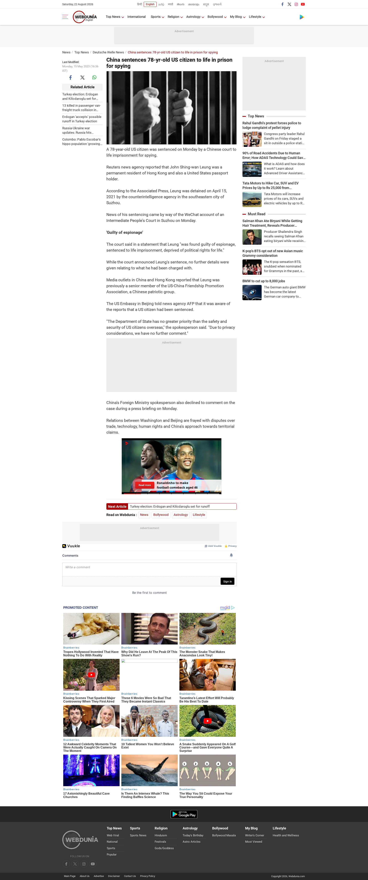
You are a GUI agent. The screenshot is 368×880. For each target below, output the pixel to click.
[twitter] (289, 4)
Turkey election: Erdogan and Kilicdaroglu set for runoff (80, 96)
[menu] (66, 17)
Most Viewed (253, 841)
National (112, 841)
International (136, 17)
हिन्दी (139, 4)
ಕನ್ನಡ (206, 4)
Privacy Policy (147, 876)
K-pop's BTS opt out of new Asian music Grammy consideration (272, 253)
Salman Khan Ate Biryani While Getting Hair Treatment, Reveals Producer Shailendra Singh (272, 223)
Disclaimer (114, 876)
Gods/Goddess (164, 848)
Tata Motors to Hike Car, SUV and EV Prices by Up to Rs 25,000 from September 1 (270, 185)
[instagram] (296, 4)
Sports (156, 17)
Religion (173, 17)
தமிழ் (161, 4)
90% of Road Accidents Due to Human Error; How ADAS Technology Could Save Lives (273, 155)
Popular (112, 854)
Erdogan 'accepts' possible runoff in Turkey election (81, 119)
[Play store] (302, 17)
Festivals (160, 841)
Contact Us (130, 876)
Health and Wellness (286, 835)
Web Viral (113, 835)
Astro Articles (191, 841)
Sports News (138, 835)
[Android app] (184, 814)
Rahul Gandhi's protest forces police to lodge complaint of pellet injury (271, 125)
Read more (145, 485)
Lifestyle (255, 17)
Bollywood (215, 17)
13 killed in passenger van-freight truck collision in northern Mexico (81, 107)
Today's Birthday (193, 835)
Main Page (70, 876)
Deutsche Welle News (108, 52)
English (150, 4)
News (66, 52)
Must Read (256, 214)
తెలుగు (180, 4)
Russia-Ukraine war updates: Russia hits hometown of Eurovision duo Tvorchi (80, 130)
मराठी (170, 4)
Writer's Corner (254, 835)
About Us (85, 876)
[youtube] (303, 4)
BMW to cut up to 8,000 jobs (263, 281)
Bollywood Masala (224, 835)
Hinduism (161, 835)
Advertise (99, 876)
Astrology (193, 17)
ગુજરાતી (217, 4)
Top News (113, 17)
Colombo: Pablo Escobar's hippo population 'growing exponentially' (81, 141)
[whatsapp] (94, 77)
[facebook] (283, 4)
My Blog (236, 17)
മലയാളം (193, 4)
